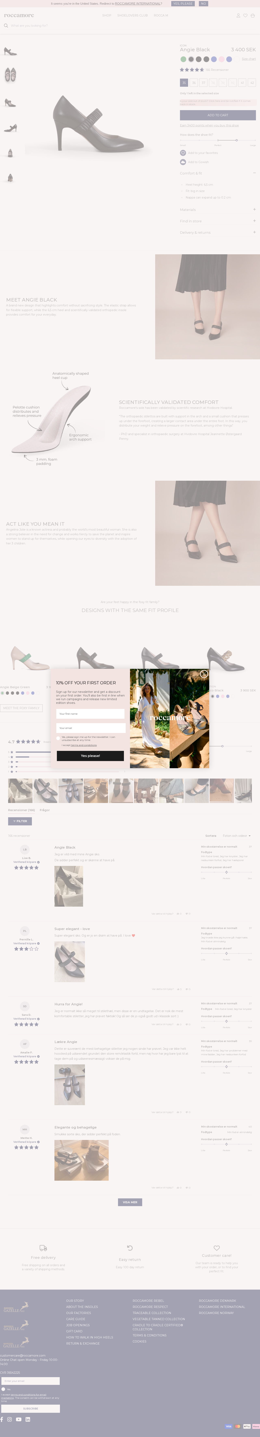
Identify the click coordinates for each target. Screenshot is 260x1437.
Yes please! (90, 756)
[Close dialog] (204, 674)
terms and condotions (84, 745)
